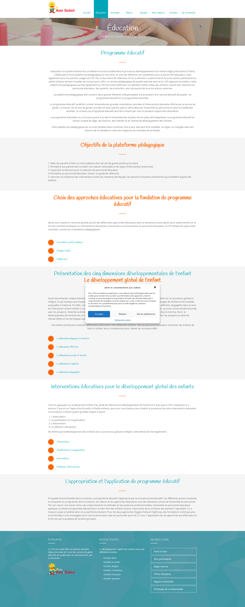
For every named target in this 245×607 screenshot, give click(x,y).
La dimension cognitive (68, 364)
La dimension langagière (68, 372)
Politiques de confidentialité (168, 589)
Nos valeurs (158, 12)
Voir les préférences (146, 314)
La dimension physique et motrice (73, 338)
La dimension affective (67, 347)
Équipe (143, 12)
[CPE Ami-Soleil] (61, 7)
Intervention (63, 458)
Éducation (101, 12)
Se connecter (189, 12)
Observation (63, 441)
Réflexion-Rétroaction (68, 467)
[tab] (122, 242)
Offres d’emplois (162, 574)
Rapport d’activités (164, 581)
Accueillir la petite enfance (70, 242)
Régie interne (161, 566)
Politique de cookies (122, 320)
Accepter (99, 314)
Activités (115, 12)
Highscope (62, 259)
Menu (129, 12)
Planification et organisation (71, 450)
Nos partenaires (162, 559)
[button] (155, 287)
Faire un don (160, 551)
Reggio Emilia (63, 250)
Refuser (122, 314)
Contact (173, 12)
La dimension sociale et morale (72, 355)
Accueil (86, 12)
